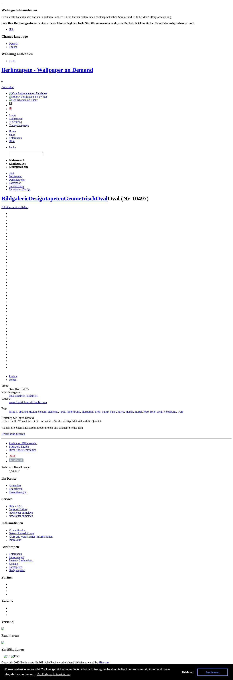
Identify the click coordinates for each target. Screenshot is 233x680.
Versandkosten (17, 530)
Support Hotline (18, 509)
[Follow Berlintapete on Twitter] (28, 96)
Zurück (13, 376)
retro (146, 411)
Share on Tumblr (16, 460)
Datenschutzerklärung (21, 533)
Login (12, 115)
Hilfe (12, 141)
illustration (88, 411)
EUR (12, 60)
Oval (102, 198)
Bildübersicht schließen (14, 207)
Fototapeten (15, 567)
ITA (11, 29)
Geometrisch (80, 198)
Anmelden (15, 485)
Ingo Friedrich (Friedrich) (23, 395)
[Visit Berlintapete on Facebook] (28, 93)
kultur (105, 411)
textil (160, 411)
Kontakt (13, 563)
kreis (97, 411)
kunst (113, 411)
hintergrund (73, 411)
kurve (121, 411)
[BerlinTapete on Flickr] (23, 99)
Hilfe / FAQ (16, 506)
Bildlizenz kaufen (19, 446)
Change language (19, 125)
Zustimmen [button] (213, 672)
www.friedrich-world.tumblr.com (28, 402)
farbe (62, 411)
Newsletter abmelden (21, 515)
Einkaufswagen (18, 492)
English (13, 46)
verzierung (170, 411)
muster (129, 411)
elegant (42, 411)
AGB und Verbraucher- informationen (31, 536)
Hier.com (104, 662)
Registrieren (16, 118)
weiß (180, 411)
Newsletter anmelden (21, 512)
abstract (13, 411)
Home (12, 131)
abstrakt (23, 411)
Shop (12, 134)
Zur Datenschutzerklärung (54, 674)
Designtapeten (46, 198)
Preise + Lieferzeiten (20, 560)
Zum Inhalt (7, 87)
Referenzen (15, 137)
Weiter (12, 379)
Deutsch (13, 43)
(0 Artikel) (15, 121)
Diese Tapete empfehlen (22, 449)
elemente (53, 411)
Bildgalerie (15, 198)
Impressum (15, 539)
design (33, 411)
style (152, 411)
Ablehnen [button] (187, 672)
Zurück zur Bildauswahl (23, 443)
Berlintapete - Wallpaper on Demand (47, 70)
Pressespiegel (16, 557)
